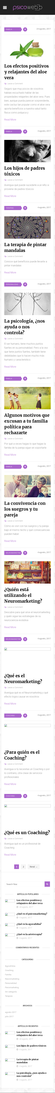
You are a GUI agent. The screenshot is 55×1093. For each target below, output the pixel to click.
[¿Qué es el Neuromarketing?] (27, 658)
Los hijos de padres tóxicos (31, 1045)
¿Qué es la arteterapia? (29, 934)
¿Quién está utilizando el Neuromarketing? (23, 595)
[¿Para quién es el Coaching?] (27, 735)
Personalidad (12, 284)
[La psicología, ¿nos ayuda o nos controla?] (27, 304)
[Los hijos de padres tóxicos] (27, 151)
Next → (34, 866)
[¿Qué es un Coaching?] (27, 815)
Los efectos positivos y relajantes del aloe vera (26, 71)
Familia (9, 29)
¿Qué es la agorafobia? (29, 924)
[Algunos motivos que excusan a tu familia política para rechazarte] (27, 398)
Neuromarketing (13, 553)
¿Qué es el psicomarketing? (31, 913)
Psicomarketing (12, 987)
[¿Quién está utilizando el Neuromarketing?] (27, 572)
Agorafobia (10, 966)
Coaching (10, 716)
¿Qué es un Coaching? (27, 832)
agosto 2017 (10, 1012)
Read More (10, 119)
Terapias (9, 208)
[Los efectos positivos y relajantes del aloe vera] (27, 49)
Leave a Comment (15, 83)
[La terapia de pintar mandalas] (27, 227)
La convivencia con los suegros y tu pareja (25, 509)
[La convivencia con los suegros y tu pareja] (27, 486)
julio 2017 (9, 1016)
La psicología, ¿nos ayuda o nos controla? (24, 326)
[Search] (47, 884)
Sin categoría (11, 992)
